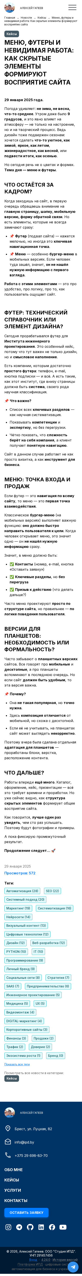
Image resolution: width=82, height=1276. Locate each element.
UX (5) (40, 1003)
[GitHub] (30, 1227)
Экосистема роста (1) (23, 1055)
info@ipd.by (24, 1142)
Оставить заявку (26, 1213)
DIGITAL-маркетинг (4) (24, 1021)
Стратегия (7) (58, 978)
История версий (65, 1260)
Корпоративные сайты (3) (26, 1029)
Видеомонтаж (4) (20, 1012)
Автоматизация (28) (22, 891)
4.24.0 (45, 1260)
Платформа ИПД (30, 1264)
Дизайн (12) (15, 943)
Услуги (12, 1190)
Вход (33, 1260)
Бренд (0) (55, 1055)
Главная (9, 17)
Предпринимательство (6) (48, 986)
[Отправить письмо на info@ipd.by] (7, 1144)
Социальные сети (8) (23, 978)
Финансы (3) (16, 1038)
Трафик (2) (14, 1047)
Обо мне (13, 1169)
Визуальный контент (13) (26, 925)
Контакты (15, 1200)
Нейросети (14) (18, 917)
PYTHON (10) (16, 951)
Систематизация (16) (54, 908)
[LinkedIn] (41, 1227)
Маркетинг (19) (18, 908)
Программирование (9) (24, 960)
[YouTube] (63, 1228)
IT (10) (38, 951)
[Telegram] (19, 1227)
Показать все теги (17, 1064)
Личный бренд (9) (20, 969)
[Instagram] (8, 1228)
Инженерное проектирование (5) (33, 995)
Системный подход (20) (25, 899)
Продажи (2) (44, 1038)
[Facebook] (52, 1227)
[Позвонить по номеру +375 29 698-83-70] (7, 1157)
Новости (26, 17)
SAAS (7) (12, 986)
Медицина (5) (17, 1003)
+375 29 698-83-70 (31, 1155)
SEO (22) (52, 891)
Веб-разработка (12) (48, 943)
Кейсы (42, 17)
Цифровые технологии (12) (27, 934)
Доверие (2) (40, 1047)
